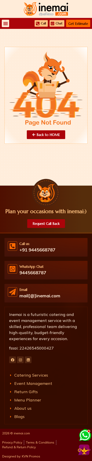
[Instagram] (20, 359)
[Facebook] (12, 359)
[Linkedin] (28, 359)
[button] (5, 23)
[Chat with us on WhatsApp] (84, 434)
